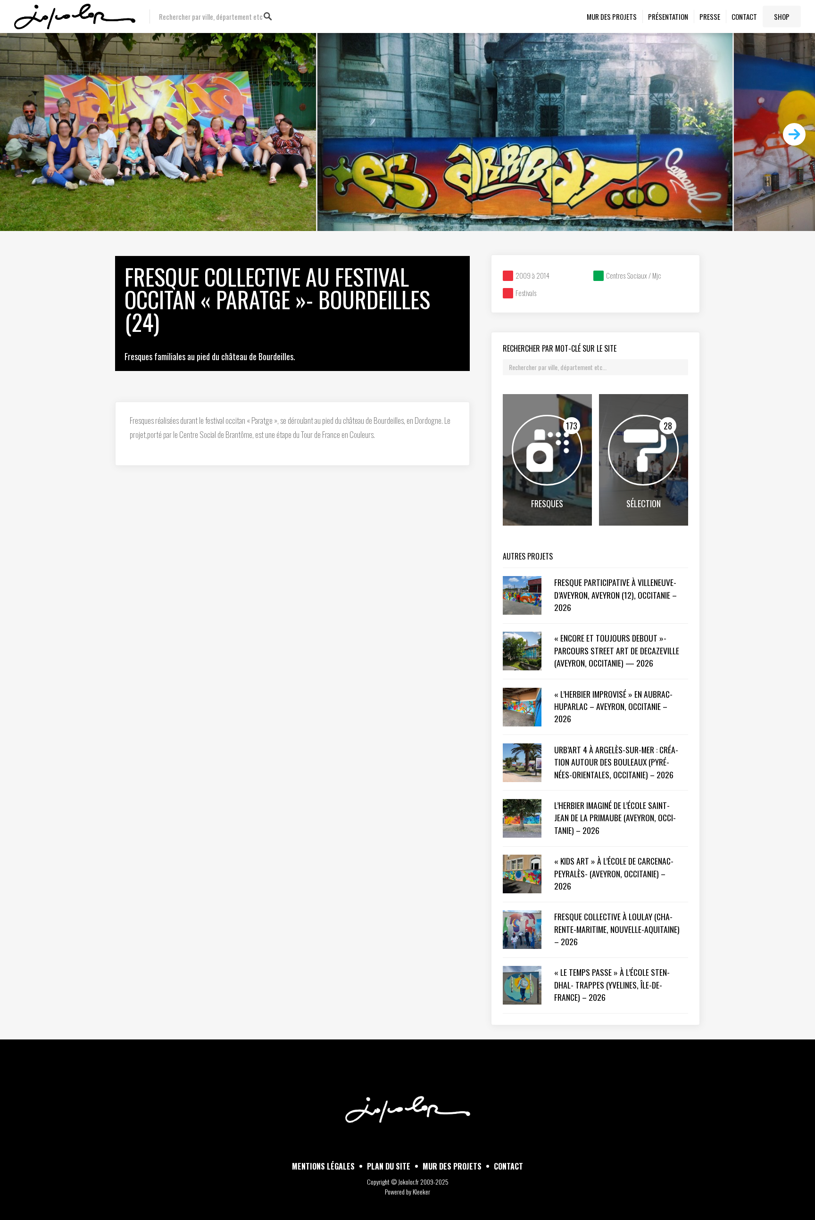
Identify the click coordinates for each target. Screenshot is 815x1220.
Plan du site (388, 1166)
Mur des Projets (612, 16)
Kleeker (421, 1191)
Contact (744, 16)
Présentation (668, 16)
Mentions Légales (323, 1166)
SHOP (782, 16)
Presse (709, 16)
